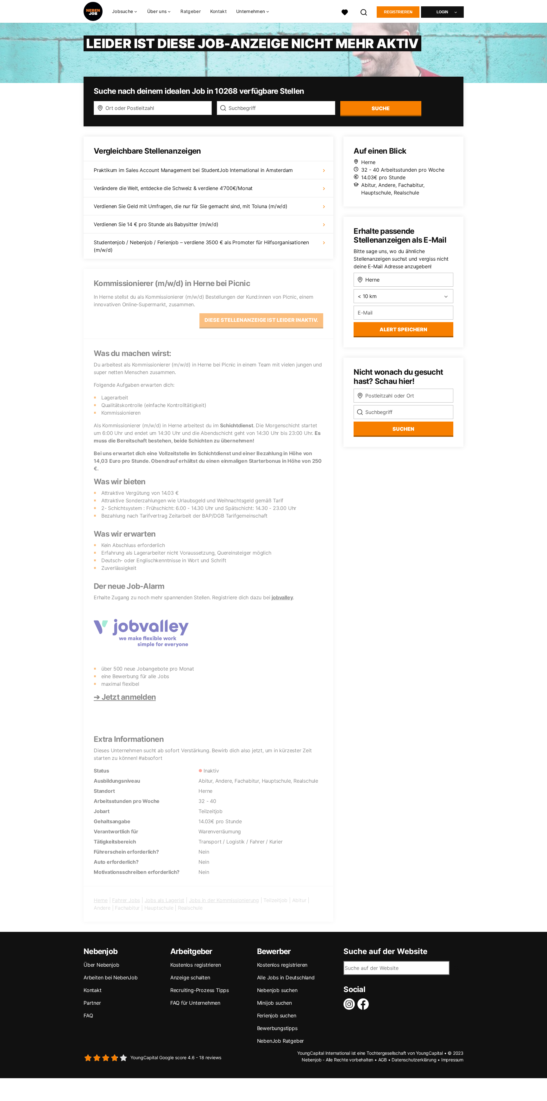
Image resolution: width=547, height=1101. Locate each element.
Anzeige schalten (190, 977)
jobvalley (282, 597)
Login (442, 12)
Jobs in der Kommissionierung (224, 900)
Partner (92, 1003)
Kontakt (218, 11)
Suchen (403, 429)
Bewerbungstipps (277, 1028)
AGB (382, 1059)
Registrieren (398, 12)
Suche (381, 108)
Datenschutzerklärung (414, 1059)
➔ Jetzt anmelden (125, 697)
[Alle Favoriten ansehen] (345, 12)
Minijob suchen (274, 1003)
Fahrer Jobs (126, 900)
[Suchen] (364, 12)
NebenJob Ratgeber (280, 1041)
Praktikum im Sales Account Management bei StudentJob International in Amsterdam (193, 170)
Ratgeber (190, 11)
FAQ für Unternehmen (195, 1003)
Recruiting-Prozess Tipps (199, 990)
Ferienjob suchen (276, 1015)
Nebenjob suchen (277, 990)
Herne (101, 900)
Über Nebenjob (101, 965)
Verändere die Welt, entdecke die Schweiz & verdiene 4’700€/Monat (173, 188)
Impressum (452, 1059)
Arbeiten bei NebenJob (111, 977)
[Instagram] (350, 1004)
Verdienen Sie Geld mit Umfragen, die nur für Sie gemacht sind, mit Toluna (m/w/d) (190, 206)
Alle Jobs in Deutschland (286, 977)
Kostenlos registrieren (195, 965)
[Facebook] (364, 1004)
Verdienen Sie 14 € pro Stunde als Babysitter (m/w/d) (156, 224)
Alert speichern (403, 329)
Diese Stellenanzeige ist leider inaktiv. (261, 320)
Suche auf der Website (385, 951)
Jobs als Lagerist (165, 900)
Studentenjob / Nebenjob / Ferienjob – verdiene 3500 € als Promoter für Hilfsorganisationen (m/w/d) (201, 246)
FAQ (88, 1015)
